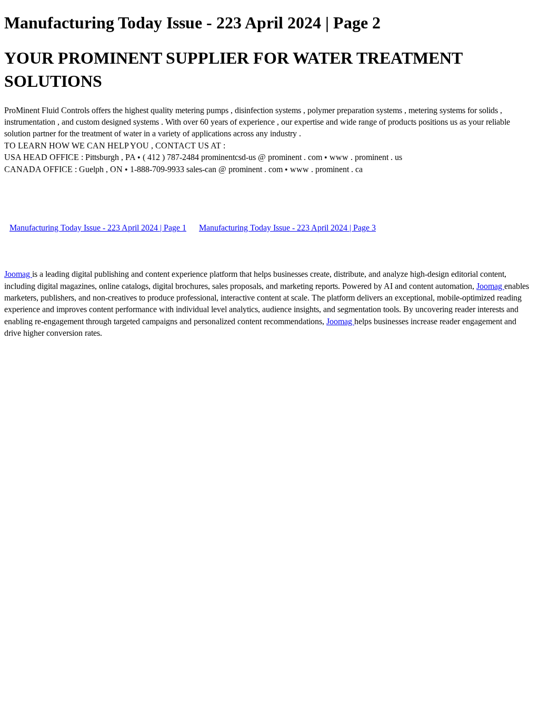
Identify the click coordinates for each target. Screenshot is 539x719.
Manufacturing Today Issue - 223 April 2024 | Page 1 (97, 227)
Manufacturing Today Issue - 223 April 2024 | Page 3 (287, 227)
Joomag (18, 273)
